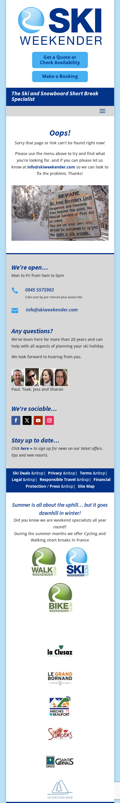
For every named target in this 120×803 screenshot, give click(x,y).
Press (55, 486)
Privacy (55, 473)
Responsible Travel (58, 479)
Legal (17, 479)
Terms (86, 473)
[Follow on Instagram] (49, 420)
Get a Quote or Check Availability (60, 60)
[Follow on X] (27, 420)
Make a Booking (60, 76)
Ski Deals (21, 473)
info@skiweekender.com (51, 167)
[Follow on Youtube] (38, 420)
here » (26, 448)
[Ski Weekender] (76, 579)
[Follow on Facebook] (15, 420)
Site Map (86, 486)
